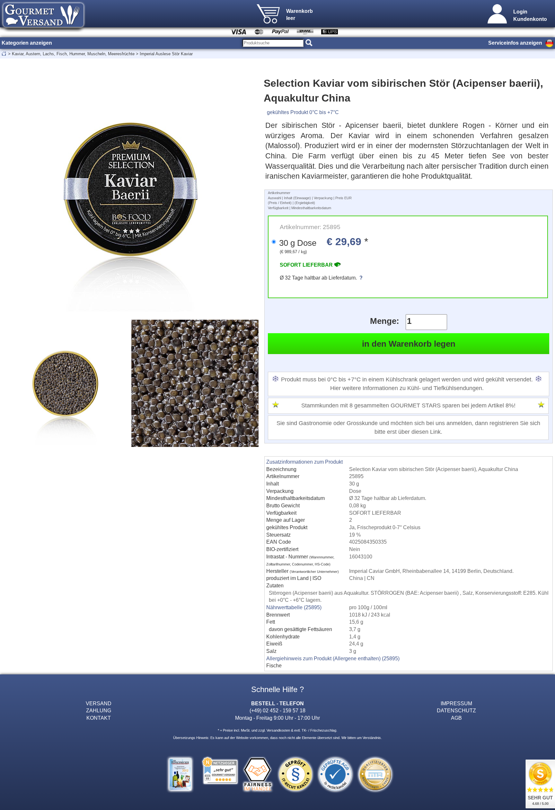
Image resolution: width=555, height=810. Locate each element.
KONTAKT (98, 718)
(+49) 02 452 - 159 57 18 (277, 710)
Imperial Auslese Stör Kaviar (166, 53)
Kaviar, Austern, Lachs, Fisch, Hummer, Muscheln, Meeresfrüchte (73, 53)
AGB (456, 718)
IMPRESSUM (456, 703)
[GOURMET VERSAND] (43, 30)
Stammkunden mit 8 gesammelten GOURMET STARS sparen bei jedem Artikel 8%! (408, 405)
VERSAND (98, 703)
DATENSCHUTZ (456, 710)
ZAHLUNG (98, 710)
